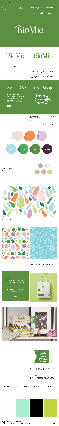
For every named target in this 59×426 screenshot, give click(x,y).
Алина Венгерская (17, 386)
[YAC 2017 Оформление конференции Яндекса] (8, 408)
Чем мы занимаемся (22, 2)
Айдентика (49, 386)
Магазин (55, 423)
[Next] (28, 242)
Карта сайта (2, 2)
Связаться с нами (48, 2)
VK (13, 421)
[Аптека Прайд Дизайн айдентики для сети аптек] (22, 408)
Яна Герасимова (37, 386)
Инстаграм (18, 421)
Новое (55, 2)
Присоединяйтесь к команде (7, 390)
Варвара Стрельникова (27, 387)
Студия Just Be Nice (3, 422)
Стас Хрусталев (5, 386)
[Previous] (3, 242)
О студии (9, 2)
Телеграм (9, 421)
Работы (14, 2)
